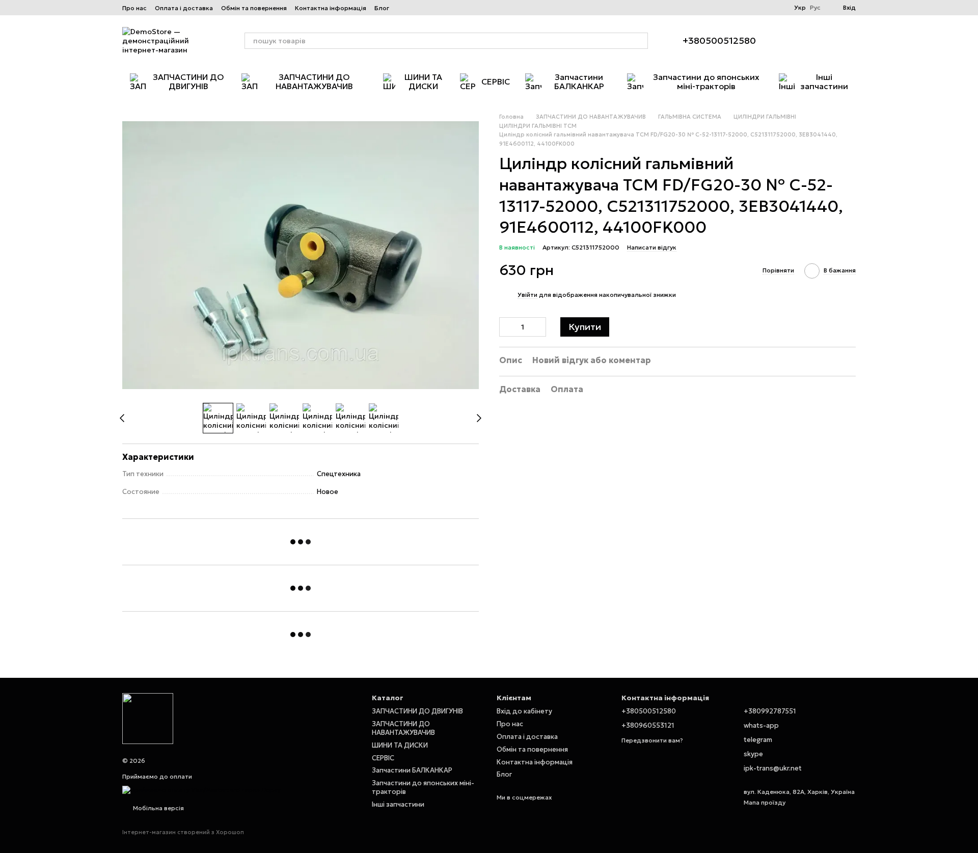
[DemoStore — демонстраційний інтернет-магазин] (147, 718)
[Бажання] (794, 41)
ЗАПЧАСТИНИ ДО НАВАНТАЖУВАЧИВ (314, 81)
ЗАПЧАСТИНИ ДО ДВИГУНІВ (188, 81)
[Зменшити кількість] (507, 327)
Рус (815, 8)
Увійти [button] (527, 294)
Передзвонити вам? (652, 740)
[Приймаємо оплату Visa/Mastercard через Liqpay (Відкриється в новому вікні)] (201, 789)
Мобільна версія (157, 808)
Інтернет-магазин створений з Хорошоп (183, 832)
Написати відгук (651, 247)
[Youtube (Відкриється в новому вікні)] (440, 8)
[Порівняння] (821, 41)
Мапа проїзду (764, 802)
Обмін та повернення (254, 8)
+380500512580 (719, 40)
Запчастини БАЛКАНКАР (579, 81)
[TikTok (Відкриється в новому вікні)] (416, 8)
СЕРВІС (495, 81)
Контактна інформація (330, 8)
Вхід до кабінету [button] (524, 711)
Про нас (134, 8)
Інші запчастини (824, 81)
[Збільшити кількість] (538, 327)
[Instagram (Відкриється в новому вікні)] (403, 8)
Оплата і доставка (184, 8)
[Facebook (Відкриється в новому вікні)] (428, 8)
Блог (381, 8)
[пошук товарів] (640, 41)
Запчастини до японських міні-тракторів (706, 81)
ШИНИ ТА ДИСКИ (423, 81)
